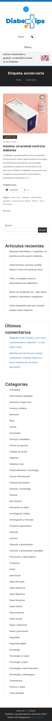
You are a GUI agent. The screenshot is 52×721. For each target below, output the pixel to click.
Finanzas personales (19, 482)
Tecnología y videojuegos (22, 674)
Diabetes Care (10, 137)
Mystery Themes (37, 717)
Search (21, 36)
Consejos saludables (19, 439)
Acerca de (21, 711)
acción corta (15, 197)
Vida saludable (16, 693)
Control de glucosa (18, 445)
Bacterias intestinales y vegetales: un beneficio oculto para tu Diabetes (16, 58)
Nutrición (13, 532)
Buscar (8, 225)
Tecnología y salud (18, 662)
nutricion (13, 538)
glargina (6, 201)
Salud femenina (17, 600)
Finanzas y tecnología (20, 488)
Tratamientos (16, 680)
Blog (11, 420)
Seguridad (14, 637)
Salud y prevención (18, 631)
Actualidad (14, 389)
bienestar (14, 414)
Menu (27, 47)
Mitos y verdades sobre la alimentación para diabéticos (23, 281)
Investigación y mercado (21, 519)
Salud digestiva (17, 594)
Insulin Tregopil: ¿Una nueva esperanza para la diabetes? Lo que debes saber (27, 342)
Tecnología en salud (19, 656)
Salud (12, 569)
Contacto (32, 711)
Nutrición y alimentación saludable (26, 550)
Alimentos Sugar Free (20, 402)
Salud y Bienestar (18, 625)
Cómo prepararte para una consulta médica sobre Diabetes (26, 308)
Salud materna (16, 612)
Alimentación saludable (21, 396)
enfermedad (36, 197)
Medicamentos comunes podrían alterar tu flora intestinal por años (26, 267)
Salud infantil (15, 606)
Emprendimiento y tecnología (24, 470)
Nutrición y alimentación (21, 544)
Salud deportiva (17, 587)
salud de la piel (16, 581)
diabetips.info (16, 353)
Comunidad (14, 433)
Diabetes (14, 457)
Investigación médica (19, 513)
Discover (7, 210)
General (13, 495)
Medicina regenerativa (20, 526)
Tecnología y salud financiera (23, 668)
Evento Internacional (19, 476)
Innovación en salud (19, 507)
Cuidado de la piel (18, 451)
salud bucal (15, 575)
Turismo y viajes (17, 686)
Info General (15, 501)
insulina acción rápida (21, 201)
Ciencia (12, 427)
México (35, 201)
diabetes (25, 197)
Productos (14, 563)
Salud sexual (15, 618)
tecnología (14, 649)
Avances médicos (18, 408)
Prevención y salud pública (22, 556)
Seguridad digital (17, 643)
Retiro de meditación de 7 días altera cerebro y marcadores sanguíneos (27, 294)
